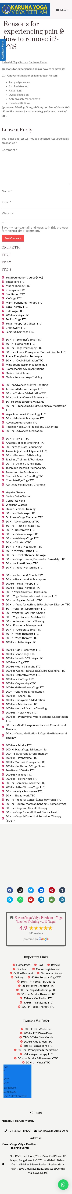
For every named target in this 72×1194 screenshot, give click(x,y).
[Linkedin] (41, 900)
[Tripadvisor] (52, 900)
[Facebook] (10, 890)
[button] (61, 9)
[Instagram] (20, 890)
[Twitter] (31, 890)
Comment (9, 149)
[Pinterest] (52, 890)
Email (6, 202)
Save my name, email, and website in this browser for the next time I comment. (35, 229)
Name (7, 191)
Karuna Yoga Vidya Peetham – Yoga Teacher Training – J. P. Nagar (39, 920)
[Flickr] (41, 890)
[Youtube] (31, 900)
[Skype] (10, 900)
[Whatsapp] (20, 900)
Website (7, 213)
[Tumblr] (62, 890)
